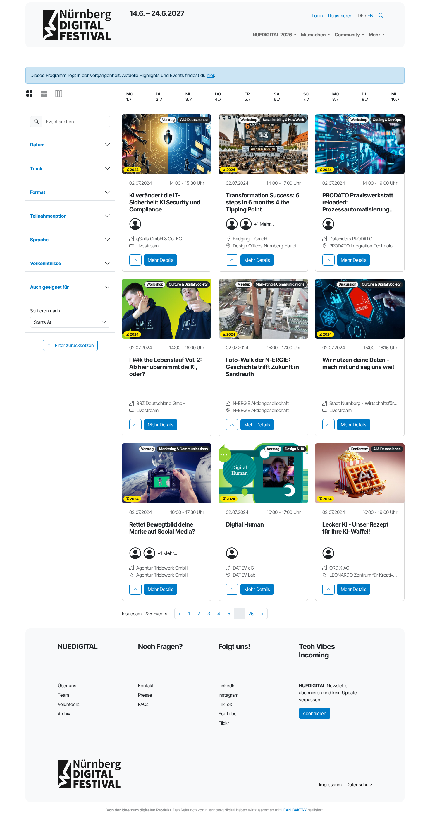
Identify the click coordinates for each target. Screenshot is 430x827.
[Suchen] (381, 15)
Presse (145, 695)
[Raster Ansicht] (31, 94)
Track (36, 168)
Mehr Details (160, 260)
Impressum (330, 784)
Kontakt (146, 685)
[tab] (135, 260)
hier (210, 75)
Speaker (266, 20)
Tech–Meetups (355, 9)
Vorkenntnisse (45, 263)
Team (63, 695)
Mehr (375, 34)
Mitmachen (313, 34)
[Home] (77, 24)
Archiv (64, 714)
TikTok (225, 704)
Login (317, 15)
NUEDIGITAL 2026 (273, 34)
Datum (37, 145)
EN (370, 15)
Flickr (224, 723)
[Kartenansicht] (61, 94)
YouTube (228, 714)
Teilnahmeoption (48, 216)
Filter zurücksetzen (74, 345)
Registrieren (340, 15)
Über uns (67, 685)
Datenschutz (359, 784)
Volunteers (69, 704)
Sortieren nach (45, 311)
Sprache (39, 239)
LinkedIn (227, 685)
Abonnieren (314, 713)
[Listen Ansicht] (46, 94)
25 (251, 613)
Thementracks (273, 9)
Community (348, 34)
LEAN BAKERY (294, 809)
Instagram (228, 695)
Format (37, 192)
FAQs (143, 704)
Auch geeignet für (49, 287)
